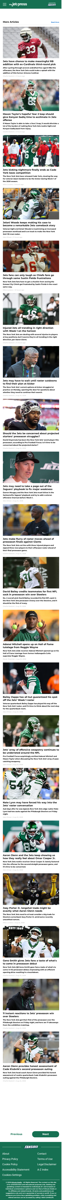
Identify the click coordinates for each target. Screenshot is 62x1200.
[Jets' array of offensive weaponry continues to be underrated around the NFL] (31, 740)
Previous (16, 1134)
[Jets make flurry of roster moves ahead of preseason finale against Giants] (31, 529)
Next (45, 1134)
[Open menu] (4, 4)
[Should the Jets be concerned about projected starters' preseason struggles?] (31, 424)
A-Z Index (42, 1169)
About (5, 1153)
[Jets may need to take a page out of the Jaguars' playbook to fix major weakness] (31, 477)
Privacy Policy (10, 1158)
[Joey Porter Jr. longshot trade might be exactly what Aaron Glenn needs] (31, 898)
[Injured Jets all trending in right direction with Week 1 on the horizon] (31, 318)
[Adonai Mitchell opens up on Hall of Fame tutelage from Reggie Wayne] (31, 635)
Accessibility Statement (15, 1169)
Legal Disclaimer (46, 1164)
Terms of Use (45, 1158)
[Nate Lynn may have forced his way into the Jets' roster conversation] (31, 793)
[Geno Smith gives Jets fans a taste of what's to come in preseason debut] (31, 951)
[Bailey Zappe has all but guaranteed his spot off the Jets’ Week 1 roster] (31, 687)
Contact (41, 1153)
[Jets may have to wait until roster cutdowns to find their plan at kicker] (31, 371)
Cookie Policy (10, 1164)
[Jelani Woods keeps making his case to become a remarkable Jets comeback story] (31, 213)
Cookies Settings (12, 1174)
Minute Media (16, 1182)
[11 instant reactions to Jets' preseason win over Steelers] (31, 1004)
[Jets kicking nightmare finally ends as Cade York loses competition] (31, 160)
